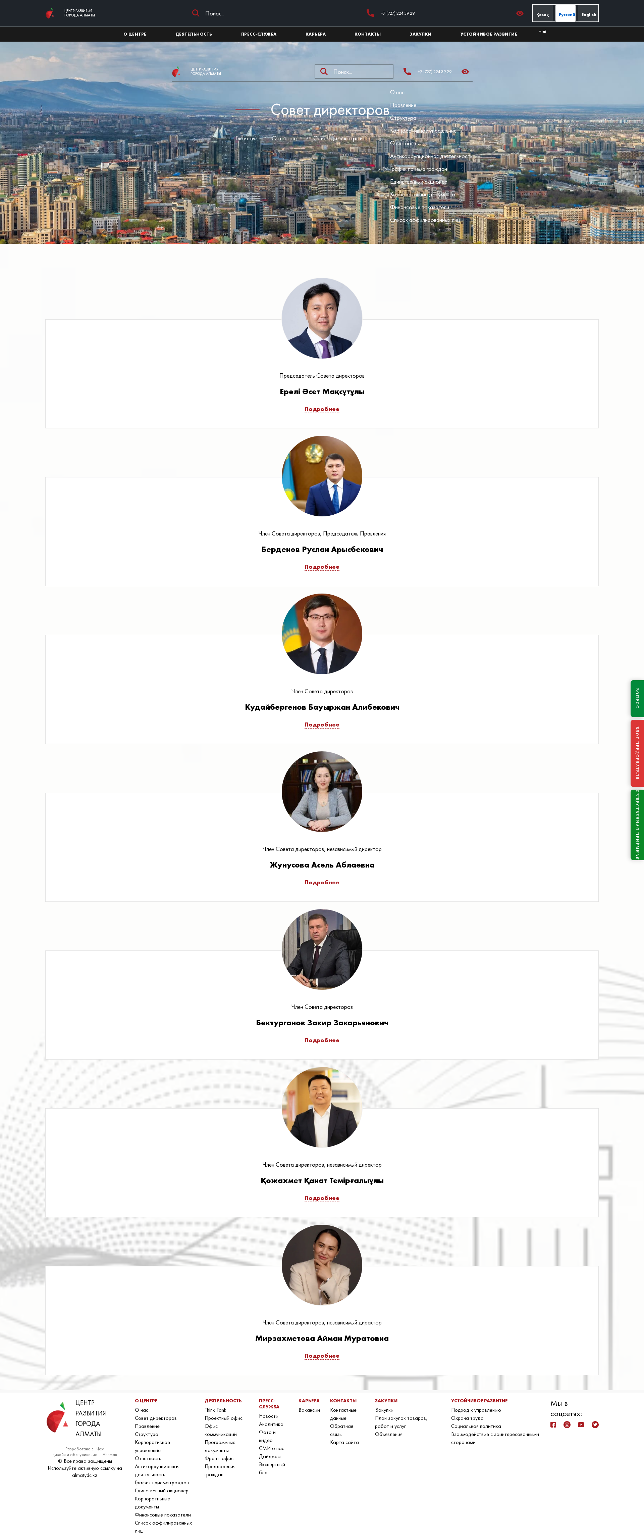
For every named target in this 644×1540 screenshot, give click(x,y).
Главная (245, 138)
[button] (521, 13)
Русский (567, 14)
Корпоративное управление (423, 130)
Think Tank (215, 1409)
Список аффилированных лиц (425, 220)
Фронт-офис (219, 1458)
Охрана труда (467, 1417)
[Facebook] (553, 1425)
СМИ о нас (271, 1448)
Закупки (384, 1409)
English (589, 14)
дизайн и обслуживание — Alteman (85, 1454)
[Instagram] (567, 1424)
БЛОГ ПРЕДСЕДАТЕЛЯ (637, 753)
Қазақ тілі (542, 16)
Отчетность (404, 143)
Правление (403, 105)
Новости (268, 1415)
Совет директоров (338, 138)
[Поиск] (195, 13)
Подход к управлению (476, 1409)
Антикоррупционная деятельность (431, 156)
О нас (397, 92)
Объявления (388, 1434)
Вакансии (309, 1409)
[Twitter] (595, 1424)
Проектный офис (224, 1417)
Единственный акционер (418, 181)
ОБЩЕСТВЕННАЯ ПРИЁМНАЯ (637, 825)
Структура (403, 118)
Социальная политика (476, 1426)
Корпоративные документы (422, 194)
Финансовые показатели (419, 207)
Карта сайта (344, 1442)
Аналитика (271, 1424)
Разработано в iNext (84, 1449)
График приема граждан (418, 169)
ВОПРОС (637, 698)
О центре (284, 138)
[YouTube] (581, 1424)
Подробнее (322, 409)
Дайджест (270, 1456)
